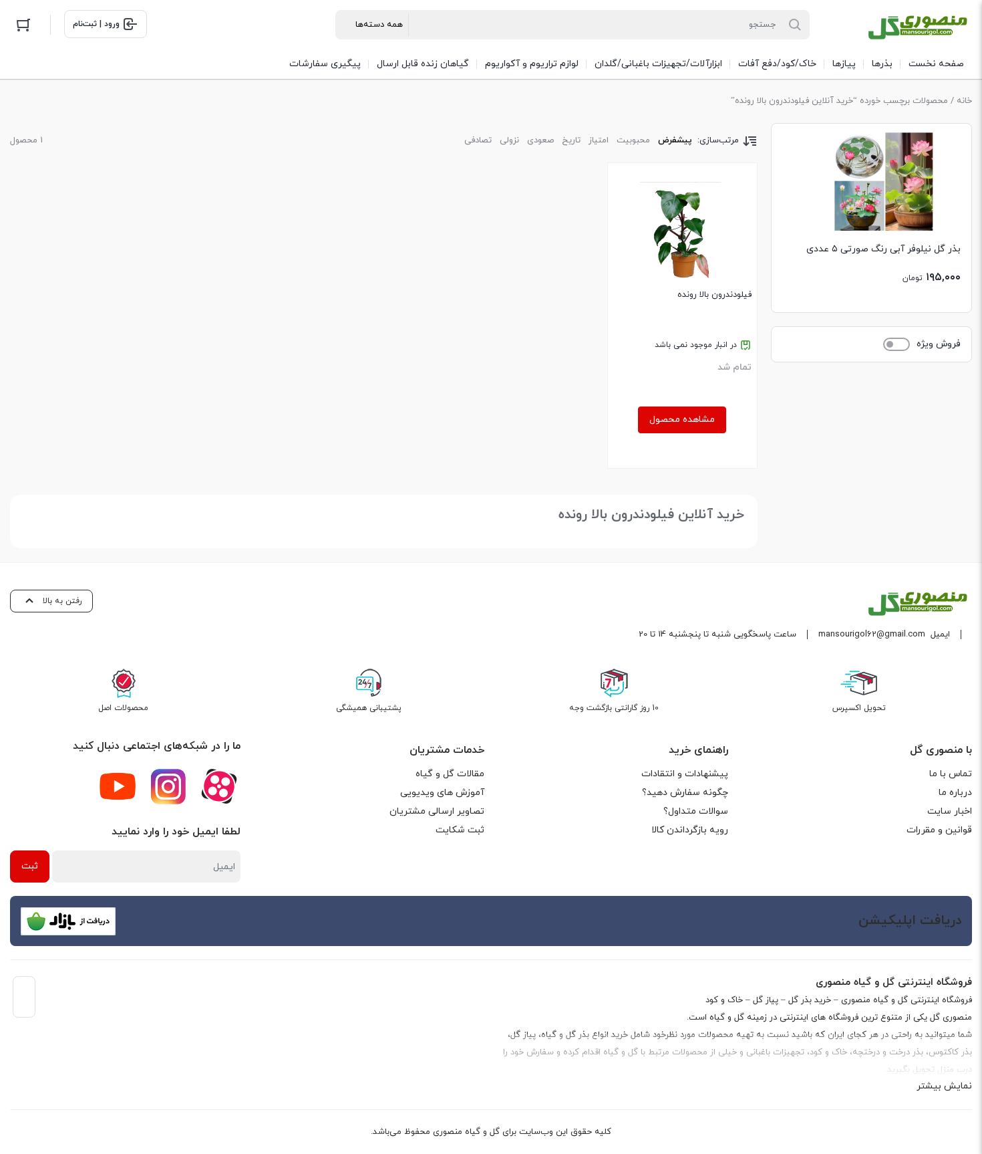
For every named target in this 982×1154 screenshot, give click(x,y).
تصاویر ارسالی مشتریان (436, 811)
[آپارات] (219, 786)
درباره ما (955, 792)
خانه (964, 101)
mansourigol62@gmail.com (871, 634)
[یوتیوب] (117, 786)
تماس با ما (950, 774)
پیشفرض (675, 140)
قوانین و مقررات (939, 830)
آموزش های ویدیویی (442, 792)
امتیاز (599, 140)
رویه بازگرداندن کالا (689, 830)
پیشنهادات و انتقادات (684, 774)
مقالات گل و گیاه (450, 774)
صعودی (540, 140)
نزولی (509, 140)
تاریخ (571, 140)
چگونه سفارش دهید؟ (685, 792)
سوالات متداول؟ (695, 811)
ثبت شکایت (460, 830)
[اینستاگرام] (168, 786)
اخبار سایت (949, 811)
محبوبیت (633, 140)
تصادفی (478, 140)
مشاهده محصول (682, 419)
